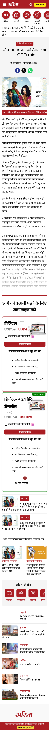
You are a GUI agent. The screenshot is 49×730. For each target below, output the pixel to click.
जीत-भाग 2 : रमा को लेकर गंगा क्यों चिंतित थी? (11, 568)
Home (5, 28)
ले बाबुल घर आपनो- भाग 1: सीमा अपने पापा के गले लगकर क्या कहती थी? (36, 569)
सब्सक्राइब (40, 4)
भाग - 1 (24, 498)
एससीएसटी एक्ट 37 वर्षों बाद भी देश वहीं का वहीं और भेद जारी (24, 634)
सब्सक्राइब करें (25, 344)
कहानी (15, 28)
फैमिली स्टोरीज (29, 28)
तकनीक (24, 675)
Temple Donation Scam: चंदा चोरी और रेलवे (32, 696)
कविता (23, 660)
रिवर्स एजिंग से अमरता (30, 679)
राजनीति (21, 600)
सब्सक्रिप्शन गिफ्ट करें (19, 424)
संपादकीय (25, 691)
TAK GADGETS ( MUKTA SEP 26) (32, 618)
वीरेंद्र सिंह (17, 63)
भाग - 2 (25, 517)
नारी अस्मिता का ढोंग (30, 664)
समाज (33, 600)
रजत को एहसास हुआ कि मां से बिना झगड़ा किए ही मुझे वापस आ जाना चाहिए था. (24, 525)
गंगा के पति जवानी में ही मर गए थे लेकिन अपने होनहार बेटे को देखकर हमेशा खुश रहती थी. (24, 506)
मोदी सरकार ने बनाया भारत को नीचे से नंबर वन (32, 651)
